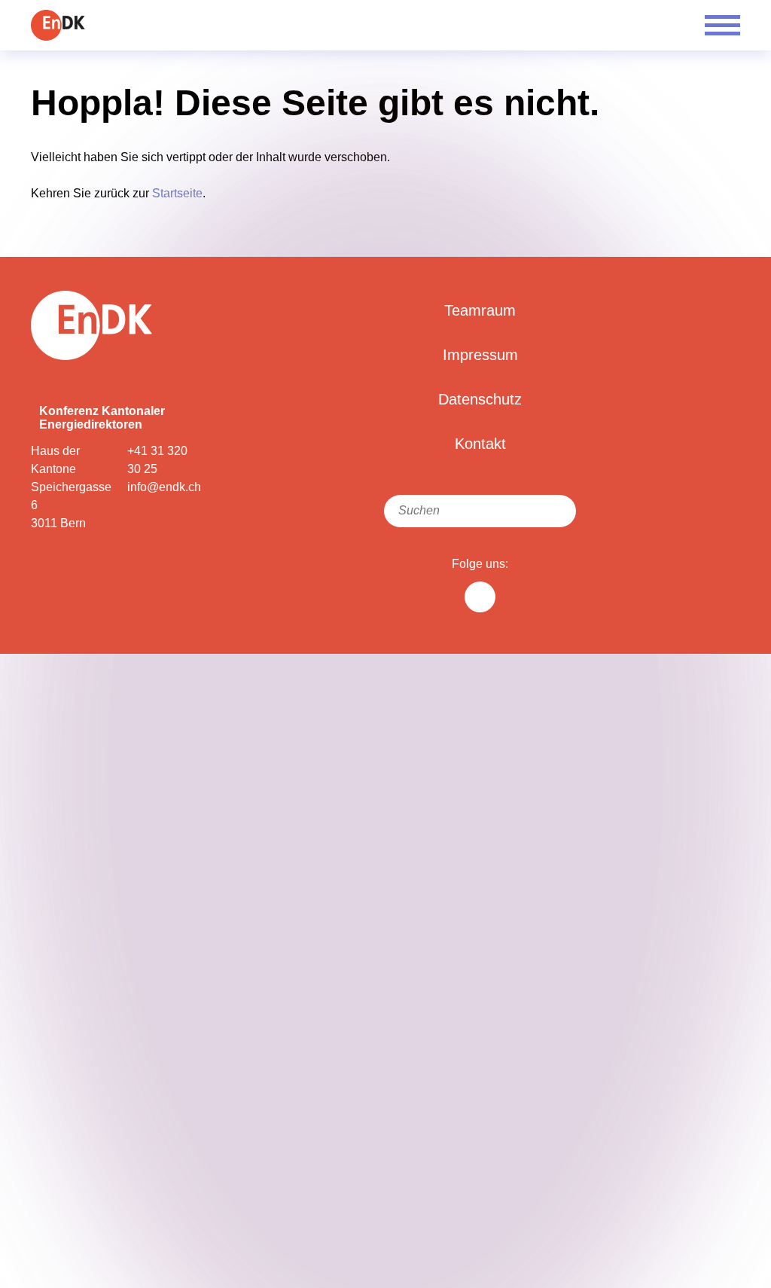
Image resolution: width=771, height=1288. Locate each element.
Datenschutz (480, 399)
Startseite (177, 193)
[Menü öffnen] (722, 25)
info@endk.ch (164, 487)
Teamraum (480, 310)
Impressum (480, 354)
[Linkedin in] (480, 596)
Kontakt (480, 443)
